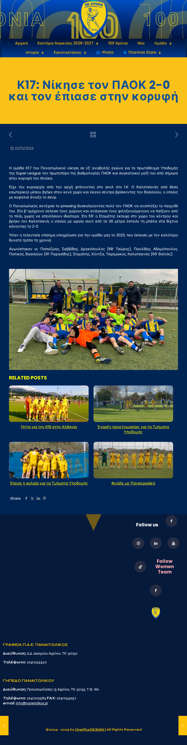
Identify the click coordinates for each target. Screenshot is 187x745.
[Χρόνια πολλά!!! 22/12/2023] (4, 725)
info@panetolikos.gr (32, 703)
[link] (94, 19)
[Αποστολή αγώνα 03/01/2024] (182, 725)
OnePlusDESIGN (90, 730)
